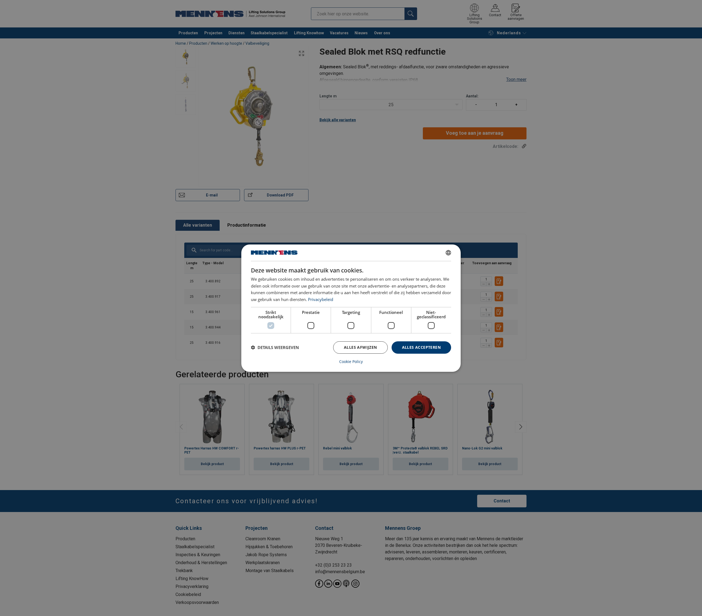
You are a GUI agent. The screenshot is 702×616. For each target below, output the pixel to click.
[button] (275, 347)
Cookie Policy (351, 361)
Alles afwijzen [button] (360, 347)
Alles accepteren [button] (421, 347)
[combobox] (448, 252)
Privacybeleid (320, 299)
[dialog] (351, 308)
